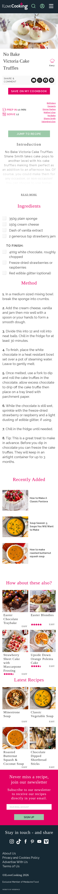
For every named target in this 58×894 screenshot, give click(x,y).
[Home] (15, 6)
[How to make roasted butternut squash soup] (15, 553)
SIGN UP (29, 817)
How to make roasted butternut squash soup (40, 553)
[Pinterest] (32, 842)
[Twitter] (18, 842)
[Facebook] (25, 842)
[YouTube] (39, 842)
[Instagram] (11, 842)
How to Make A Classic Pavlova (39, 500)
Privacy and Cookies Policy (21, 857)
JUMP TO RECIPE (29, 133)
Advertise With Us (15, 862)
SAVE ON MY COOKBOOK (29, 91)
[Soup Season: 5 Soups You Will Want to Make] (15, 526)
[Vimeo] (46, 842)
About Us (9, 853)
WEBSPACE (16, 889)
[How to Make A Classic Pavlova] (15, 500)
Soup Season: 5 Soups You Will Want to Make (42, 526)
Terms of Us (10, 866)
